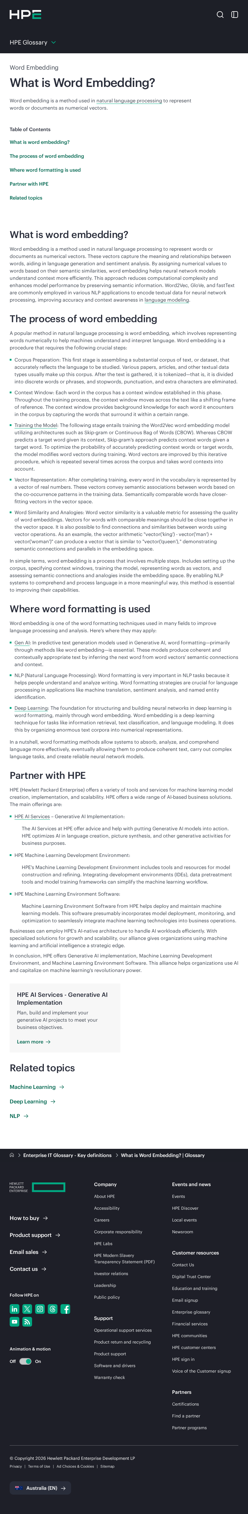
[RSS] (27, 1322)
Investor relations (111, 1273)
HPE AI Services (32, 816)
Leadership (105, 1285)
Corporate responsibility (118, 1232)
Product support (110, 1354)
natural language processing (129, 101)
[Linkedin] (14, 1309)
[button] (220, 14)
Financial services (190, 1324)
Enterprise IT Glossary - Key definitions (68, 1155)
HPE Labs (103, 1243)
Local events (184, 1220)
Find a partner (186, 1416)
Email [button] (24, 1251)
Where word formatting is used (45, 170)
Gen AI (22, 643)
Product (31, 1234)
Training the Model (36, 425)
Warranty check (109, 1377)
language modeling (167, 300)
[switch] (22, 1361)
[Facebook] (65, 1309)
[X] (27, 1309)
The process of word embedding (47, 156)
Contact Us (183, 1265)
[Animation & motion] (25, 1361)
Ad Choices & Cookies (75, 1466)
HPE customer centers (194, 1347)
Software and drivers (114, 1365)
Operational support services (123, 1330)
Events (178, 1196)
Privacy (16, 1466)
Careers (101, 1220)
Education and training (194, 1288)
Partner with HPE (29, 184)
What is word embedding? (40, 142)
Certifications (185, 1404)
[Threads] (52, 1309)
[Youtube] (14, 1322)
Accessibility (106, 1208)
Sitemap (107, 1466)
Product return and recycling (122, 1342)
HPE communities (189, 1335)
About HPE (104, 1196)
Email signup (185, 1300)
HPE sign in (183, 1359)
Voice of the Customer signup (201, 1371)
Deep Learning (31, 708)
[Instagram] (40, 1309)
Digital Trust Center (191, 1276)
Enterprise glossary (191, 1312)
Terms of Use (39, 1466)
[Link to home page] (12, 1155)
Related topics (26, 198)
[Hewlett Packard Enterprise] (25, 14)
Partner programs (189, 1427)
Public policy (107, 1297)
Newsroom (182, 1232)
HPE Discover (185, 1208)
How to (24, 1218)
